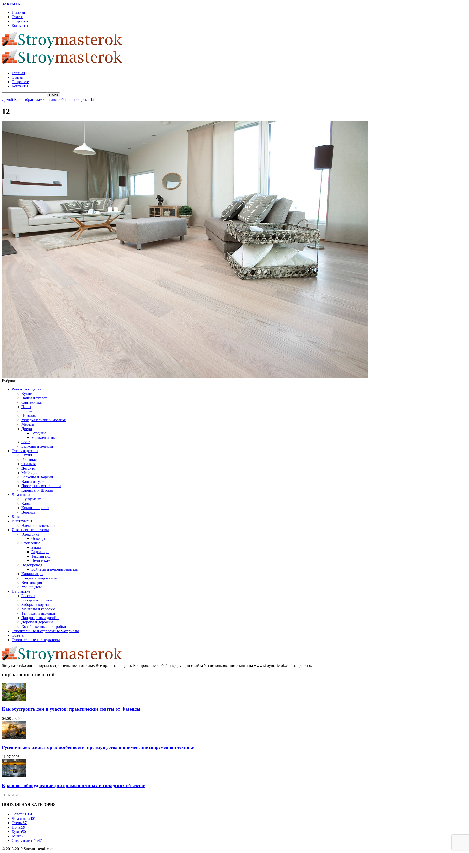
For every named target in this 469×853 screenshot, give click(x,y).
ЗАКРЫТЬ (11, 4)
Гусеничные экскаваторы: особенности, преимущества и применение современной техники (98, 747)
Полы (26, 407)
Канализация (32, 574)
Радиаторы (40, 552)
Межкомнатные (44, 437)
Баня (16, 517)
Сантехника (31, 402)
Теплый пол (41, 556)
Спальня (28, 464)
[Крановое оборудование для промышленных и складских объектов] (14, 776)
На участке (21, 591)
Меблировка (31, 473)
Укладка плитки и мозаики (43, 420)
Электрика (30, 534)
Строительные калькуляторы (36, 640)
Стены (26, 411)
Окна (25, 442)
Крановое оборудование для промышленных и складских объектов (73, 785)
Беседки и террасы (37, 600)
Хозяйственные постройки (43, 626)
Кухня (26, 455)
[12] (185, 376)
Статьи (17, 17)
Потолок (28, 415)
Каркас (27, 503)
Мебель (27, 424)
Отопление (30, 543)
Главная (18, 12)
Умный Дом (31, 587)
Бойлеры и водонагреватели (54, 569)
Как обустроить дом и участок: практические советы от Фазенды (71, 709)
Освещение (40, 539)
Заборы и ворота (35, 604)
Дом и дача (21, 495)
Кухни (26, 393)
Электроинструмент (38, 525)
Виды (36, 547)
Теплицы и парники (38, 613)
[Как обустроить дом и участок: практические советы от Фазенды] (14, 699)
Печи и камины (44, 560)
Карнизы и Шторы (37, 490)
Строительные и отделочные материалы (45, 631)
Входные (38, 433)
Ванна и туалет (34, 398)
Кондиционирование (39, 578)
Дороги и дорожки (37, 622)
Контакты (20, 25)
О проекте (20, 21)
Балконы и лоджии (37, 446)
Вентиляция (31, 582)
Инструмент (22, 521)
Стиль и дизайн (25, 451)
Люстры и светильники (41, 486)
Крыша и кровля (35, 508)
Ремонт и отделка (26, 389)
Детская (28, 468)
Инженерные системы (30, 530)
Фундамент (31, 499)
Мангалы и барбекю (38, 609)
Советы (18, 635)
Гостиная (29, 459)
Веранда (28, 512)
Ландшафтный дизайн (40, 618)
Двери (26, 429)
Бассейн (28, 596)
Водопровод (31, 565)
